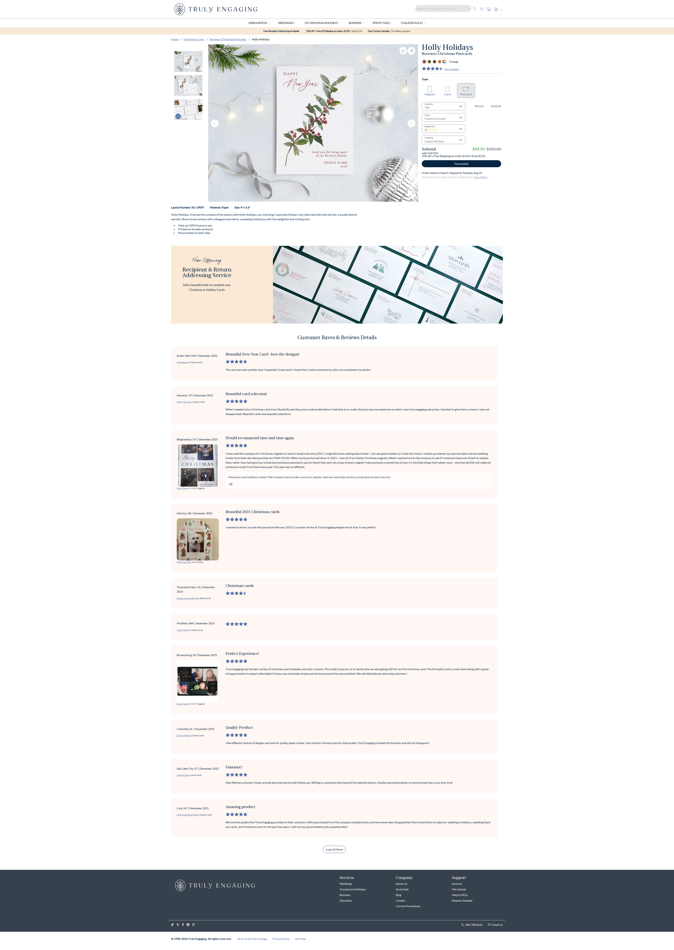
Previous (215, 123)
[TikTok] (173, 924)
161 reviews (451, 69)
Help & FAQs (460, 894)
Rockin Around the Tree (188, 598)
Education (346, 900)
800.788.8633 (474, 924)
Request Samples (462, 900)
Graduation (258, 22)
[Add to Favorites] (403, 51)
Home (175, 39)
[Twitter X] (179, 924)
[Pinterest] (189, 924)
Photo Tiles (381, 22)
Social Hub (402, 889)
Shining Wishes (184, 735)
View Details (480, 177)
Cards (447, 94)
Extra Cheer (182, 488)
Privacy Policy (281, 938)
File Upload (459, 889)
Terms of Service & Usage (252, 938)
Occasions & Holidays (321, 22)
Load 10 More (334, 849)
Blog (398, 894)
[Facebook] (184, 924)
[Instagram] (194, 924)
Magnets (430, 94)
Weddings (285, 22)
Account (457, 883)
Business (355, 22)
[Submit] (474, 8)
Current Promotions (408, 906)
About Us (401, 883)
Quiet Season (183, 362)
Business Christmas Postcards (228, 39)
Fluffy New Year (184, 402)
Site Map (300, 938)
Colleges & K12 (412, 22)
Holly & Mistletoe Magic (187, 814)
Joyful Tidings (183, 630)
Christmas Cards (194, 39)
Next (411, 123)
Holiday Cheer (183, 775)
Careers (400, 900)
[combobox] (446, 8)
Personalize (461, 163)
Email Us (497, 924)
